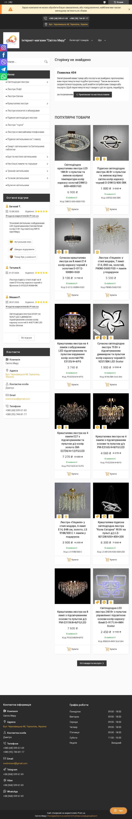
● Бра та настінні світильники (21, 156)
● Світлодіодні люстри (17, 82)
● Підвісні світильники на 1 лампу (23, 139)
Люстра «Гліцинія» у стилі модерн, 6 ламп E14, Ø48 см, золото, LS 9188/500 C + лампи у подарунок (72, 529)
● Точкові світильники (17, 178)
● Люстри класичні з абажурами (23, 110)
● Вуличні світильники (17, 185)
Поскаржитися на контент (59, 816)
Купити (75, 209)
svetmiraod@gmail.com (18, 399)
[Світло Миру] (11, 40)
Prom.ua (81, 813)
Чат (121, 810)
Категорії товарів (79, 40)
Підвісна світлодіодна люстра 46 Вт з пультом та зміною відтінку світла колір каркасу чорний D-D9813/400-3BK (111, 175)
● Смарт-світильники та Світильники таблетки (25, 148)
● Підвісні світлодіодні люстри (21, 117)
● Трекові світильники (17, 171)
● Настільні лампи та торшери (21, 163)
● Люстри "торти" (15, 125)
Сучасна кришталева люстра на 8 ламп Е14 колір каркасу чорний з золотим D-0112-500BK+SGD (72, 265)
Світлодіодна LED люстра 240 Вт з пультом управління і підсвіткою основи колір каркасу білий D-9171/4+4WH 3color (111, 617)
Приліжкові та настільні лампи (94, 94)
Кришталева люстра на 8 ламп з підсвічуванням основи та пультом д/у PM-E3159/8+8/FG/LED (72, 617)
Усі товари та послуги (90, 663)
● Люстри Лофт (14, 89)
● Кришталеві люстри (17, 103)
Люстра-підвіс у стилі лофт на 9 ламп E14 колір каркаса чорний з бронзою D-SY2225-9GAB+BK (25, 283)
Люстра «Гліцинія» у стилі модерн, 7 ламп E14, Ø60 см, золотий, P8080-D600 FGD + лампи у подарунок (111, 265)
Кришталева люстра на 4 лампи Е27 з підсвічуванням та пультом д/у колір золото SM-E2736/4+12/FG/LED (72, 441)
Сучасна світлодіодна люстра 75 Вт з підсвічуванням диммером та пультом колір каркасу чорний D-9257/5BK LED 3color (111, 352)
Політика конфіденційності (85, 816)
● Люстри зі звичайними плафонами (25, 132)
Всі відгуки (26, 338)
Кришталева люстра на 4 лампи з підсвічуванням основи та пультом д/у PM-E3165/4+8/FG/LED (111, 442)
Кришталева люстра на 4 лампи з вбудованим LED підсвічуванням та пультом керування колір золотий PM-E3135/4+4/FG (72, 352)
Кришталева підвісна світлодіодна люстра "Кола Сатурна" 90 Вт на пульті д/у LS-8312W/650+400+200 (111, 529)
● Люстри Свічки (14, 96)
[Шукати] (46, 62)
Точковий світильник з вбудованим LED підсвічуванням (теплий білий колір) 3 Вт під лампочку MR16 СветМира (26, 227)
